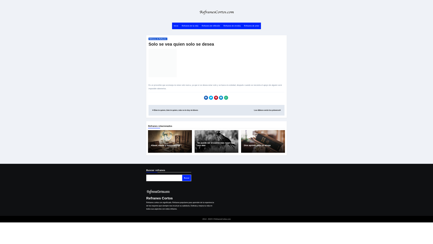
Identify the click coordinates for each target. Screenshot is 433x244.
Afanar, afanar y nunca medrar (165, 145)
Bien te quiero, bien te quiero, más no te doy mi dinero (176, 110)
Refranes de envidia (232, 26)
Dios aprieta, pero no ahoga (257, 145)
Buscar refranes (155, 170)
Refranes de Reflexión (157, 39)
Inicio (176, 26)
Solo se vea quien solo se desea (181, 44)
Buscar (186, 178)
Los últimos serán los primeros (266, 110)
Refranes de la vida (190, 26)
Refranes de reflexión (211, 26)
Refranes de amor (251, 26)
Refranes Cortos (159, 198)
